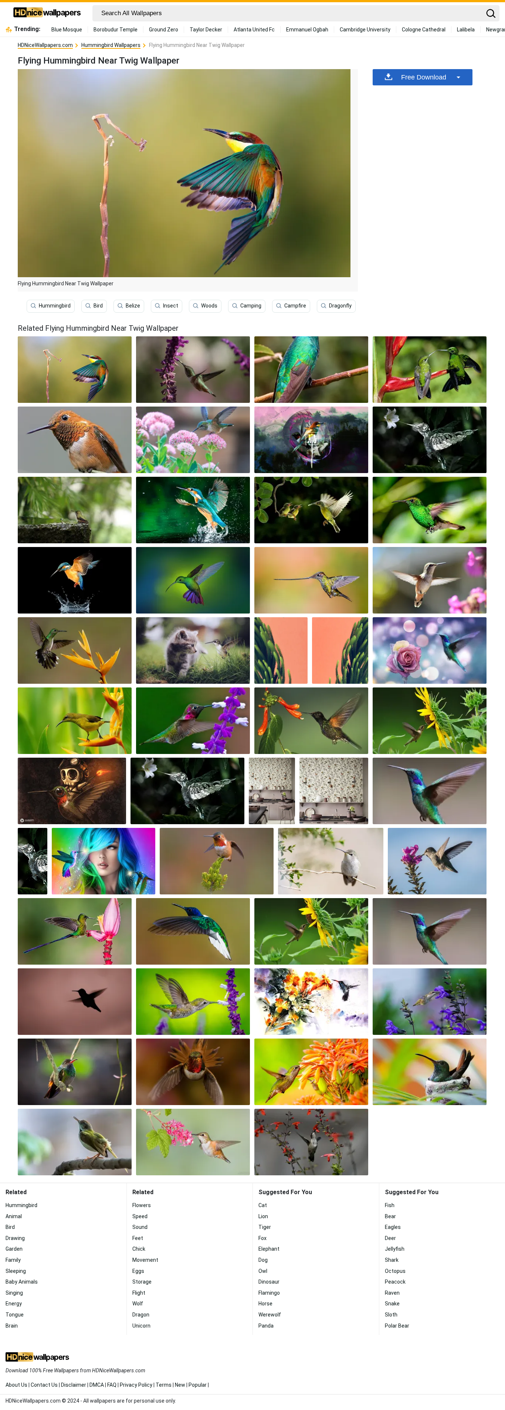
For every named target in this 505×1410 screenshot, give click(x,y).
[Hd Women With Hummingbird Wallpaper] (103, 861)
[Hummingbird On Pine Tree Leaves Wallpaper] (217, 861)
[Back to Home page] (47, 13)
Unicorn (141, 1326)
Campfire (295, 306)
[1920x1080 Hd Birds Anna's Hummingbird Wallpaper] (193, 720)
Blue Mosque (66, 30)
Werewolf (269, 1315)
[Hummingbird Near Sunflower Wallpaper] (311, 931)
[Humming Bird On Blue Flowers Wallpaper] (430, 1001)
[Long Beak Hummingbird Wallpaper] (311, 580)
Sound (140, 1227)
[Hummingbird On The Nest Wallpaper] (430, 1072)
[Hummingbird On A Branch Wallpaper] (75, 1142)
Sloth (391, 1315)
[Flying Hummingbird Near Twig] (75, 369)
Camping (250, 306)
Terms (164, 1385)
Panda (266, 1326)
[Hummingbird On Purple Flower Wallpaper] (193, 1001)
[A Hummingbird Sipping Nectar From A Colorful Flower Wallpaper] (437, 861)
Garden (14, 1249)
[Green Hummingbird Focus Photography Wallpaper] (430, 510)
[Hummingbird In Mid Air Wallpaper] (430, 580)
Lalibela (466, 30)
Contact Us (44, 1385)
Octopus (395, 1271)
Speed (140, 1216)
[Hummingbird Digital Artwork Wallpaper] (311, 440)
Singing (14, 1293)
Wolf (137, 1304)
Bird (98, 306)
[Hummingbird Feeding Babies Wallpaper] (311, 510)
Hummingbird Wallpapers (110, 45)
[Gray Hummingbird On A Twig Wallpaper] (330, 861)
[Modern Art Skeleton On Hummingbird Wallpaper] (72, 791)
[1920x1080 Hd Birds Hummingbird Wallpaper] (311, 720)
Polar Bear (397, 1326)
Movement (145, 1260)
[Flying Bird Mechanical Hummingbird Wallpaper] (187, 791)
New (180, 1385)
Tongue (15, 1315)
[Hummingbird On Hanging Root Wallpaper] (75, 1072)
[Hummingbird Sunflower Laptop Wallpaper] (430, 720)
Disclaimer (73, 1385)
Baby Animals (22, 1282)
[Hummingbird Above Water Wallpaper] (193, 510)
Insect (170, 306)
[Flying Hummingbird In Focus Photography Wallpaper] (193, 1072)
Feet (137, 1238)
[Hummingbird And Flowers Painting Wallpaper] (311, 1001)
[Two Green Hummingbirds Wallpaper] (430, 369)
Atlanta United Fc (254, 30)
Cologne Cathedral (423, 30)
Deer (390, 1238)
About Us (16, 1385)
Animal (14, 1216)
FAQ (111, 1385)
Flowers (141, 1205)
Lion (263, 1216)
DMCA (96, 1385)
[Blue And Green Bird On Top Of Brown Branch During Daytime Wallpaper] (311, 369)
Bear (390, 1216)
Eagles (393, 1227)
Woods (209, 306)
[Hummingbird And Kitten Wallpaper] (193, 650)
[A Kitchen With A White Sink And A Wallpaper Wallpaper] (333, 791)
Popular (198, 1385)
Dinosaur (268, 1282)
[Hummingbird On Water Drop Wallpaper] (75, 580)
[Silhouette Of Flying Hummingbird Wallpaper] (75, 1001)
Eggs (138, 1271)
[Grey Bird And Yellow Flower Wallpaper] (75, 650)
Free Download (423, 77)
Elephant (268, 1249)
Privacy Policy (136, 1385)
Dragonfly (340, 306)
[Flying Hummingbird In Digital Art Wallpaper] (193, 580)
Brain (12, 1326)
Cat (262, 1205)
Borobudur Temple (116, 30)
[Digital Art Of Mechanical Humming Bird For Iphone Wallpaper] (32, 861)
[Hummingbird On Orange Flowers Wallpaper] (311, 1072)
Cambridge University (365, 30)
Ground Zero (163, 30)
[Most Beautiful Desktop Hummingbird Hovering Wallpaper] (430, 650)
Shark (392, 1260)
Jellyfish (394, 1249)
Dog (263, 1260)
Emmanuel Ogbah (307, 30)
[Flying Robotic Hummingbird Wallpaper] (430, 440)
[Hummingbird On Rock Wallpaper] (75, 510)
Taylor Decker (206, 30)
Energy (14, 1304)
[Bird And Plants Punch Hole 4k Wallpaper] (281, 650)
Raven (392, 1293)
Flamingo (269, 1293)
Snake (392, 1304)
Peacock (395, 1282)
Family (13, 1260)
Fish (389, 1205)
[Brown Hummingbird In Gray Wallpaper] (75, 440)
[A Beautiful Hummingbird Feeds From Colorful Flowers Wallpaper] (193, 369)
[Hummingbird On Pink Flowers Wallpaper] (193, 440)
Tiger (264, 1227)
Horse (265, 1304)
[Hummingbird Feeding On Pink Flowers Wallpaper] (193, 1142)
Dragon (140, 1315)
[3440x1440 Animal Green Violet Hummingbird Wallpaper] (430, 791)
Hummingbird (55, 306)
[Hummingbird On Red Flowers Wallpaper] (311, 1142)
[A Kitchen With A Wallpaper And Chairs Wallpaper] (272, 791)
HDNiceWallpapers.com (45, 45)
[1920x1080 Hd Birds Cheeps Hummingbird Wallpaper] (75, 720)
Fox (262, 1238)
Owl (262, 1271)
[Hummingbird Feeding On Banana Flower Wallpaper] (75, 931)
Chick (138, 1249)
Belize (133, 306)
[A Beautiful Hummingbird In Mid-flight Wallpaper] (193, 931)
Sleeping (16, 1271)
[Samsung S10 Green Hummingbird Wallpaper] (340, 650)
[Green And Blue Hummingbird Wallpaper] (430, 931)
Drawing (15, 1238)
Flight (138, 1293)
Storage (142, 1282)
